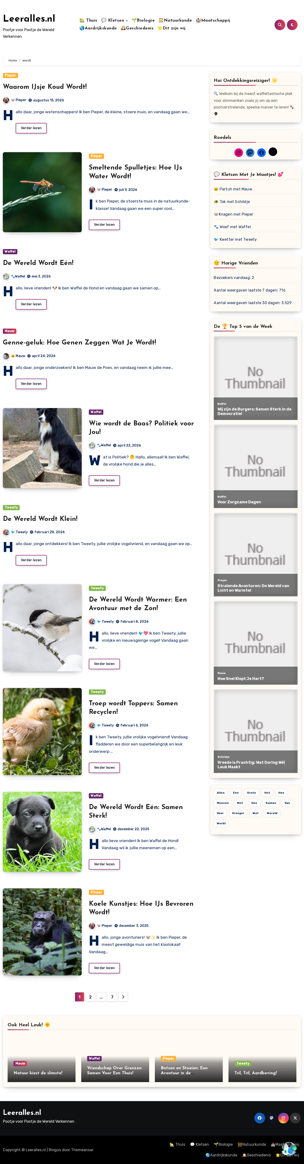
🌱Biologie (143, 21)
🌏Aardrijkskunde (98, 28)
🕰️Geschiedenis (137, 28)
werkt (221, 823)
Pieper (10, 75)
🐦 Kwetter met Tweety (235, 239)
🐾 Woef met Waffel (232, 227)
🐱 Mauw (18, 356)
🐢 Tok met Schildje (232, 201)
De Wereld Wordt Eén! (38, 263)
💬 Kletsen (113, 21)
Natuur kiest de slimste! (38, 1073)
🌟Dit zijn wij (171, 28)
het (267, 792)
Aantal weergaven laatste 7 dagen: (246, 290)
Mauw (9, 331)
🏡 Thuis (88, 21)
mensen (223, 803)
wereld (272, 813)
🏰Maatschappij (213, 21)
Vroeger (238, 813)
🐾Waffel (18, 276)
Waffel (10, 252)
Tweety (11, 507)
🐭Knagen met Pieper (233, 214)
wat (256, 813)
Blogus (55, 1150)
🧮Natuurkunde (175, 21)
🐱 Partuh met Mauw (233, 189)
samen (271, 803)
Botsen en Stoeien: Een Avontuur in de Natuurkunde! (184, 1073)
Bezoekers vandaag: (233, 277)
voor (220, 813)
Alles (221, 792)
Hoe (281, 792)
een (236, 792)
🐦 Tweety (19, 532)
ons (254, 803)
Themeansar (82, 1150)
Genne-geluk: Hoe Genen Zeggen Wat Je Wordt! (79, 342)
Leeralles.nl (29, 19)
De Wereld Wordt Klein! (40, 519)
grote (251, 792)
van (287, 803)
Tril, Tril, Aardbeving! (255, 1073)
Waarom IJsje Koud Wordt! (45, 87)
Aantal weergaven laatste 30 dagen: (247, 303)
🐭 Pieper (18, 100)
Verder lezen (31, 128)
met (240, 803)
